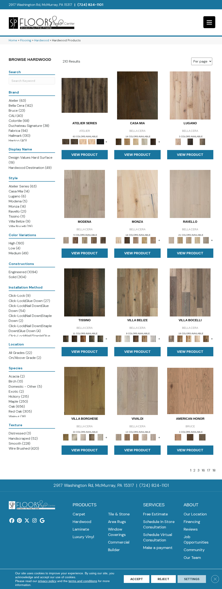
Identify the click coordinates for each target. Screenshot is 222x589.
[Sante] (84, 390)
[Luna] (206, 240)
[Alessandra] (74, 437)
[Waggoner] (100, 338)
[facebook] (12, 521)
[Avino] (180, 240)
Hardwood (41, 40)
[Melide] (190, 95)
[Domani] (136, 338)
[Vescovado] (197, 240)
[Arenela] (137, 95)
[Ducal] (103, 240)
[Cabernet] (197, 338)
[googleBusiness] (42, 521)
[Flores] (153, 338)
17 (208, 470)
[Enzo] (85, 240)
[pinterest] (19, 521)
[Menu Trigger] (209, 22)
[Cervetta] (84, 193)
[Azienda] (190, 292)
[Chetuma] (127, 338)
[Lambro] (91, 338)
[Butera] (137, 292)
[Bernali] (127, 141)
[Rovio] (202, 141)
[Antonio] (137, 390)
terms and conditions (83, 581)
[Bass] (74, 338)
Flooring (25, 40)
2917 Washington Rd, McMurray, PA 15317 (40, 4)
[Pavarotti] (94, 240)
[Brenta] (83, 338)
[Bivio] (144, 240)
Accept (136, 579)
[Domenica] (144, 141)
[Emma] (83, 437)
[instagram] (34, 521)
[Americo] (91, 437)
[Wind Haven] (202, 437)
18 (213, 470)
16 (203, 470)
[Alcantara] (84, 292)
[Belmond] (190, 193)
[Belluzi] (136, 240)
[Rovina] (75, 240)
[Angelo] (127, 240)
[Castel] (136, 141)
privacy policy (47, 581)
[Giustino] (136, 437)
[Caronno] (206, 338)
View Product (84, 154)
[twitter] (27, 521)
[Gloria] (144, 437)
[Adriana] (137, 193)
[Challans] (100, 437)
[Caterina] (188, 240)
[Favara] (144, 338)
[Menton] (188, 338)
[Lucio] (153, 437)
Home (13, 40)
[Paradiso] (190, 141)
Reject (163, 579)
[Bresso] (153, 240)
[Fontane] (153, 141)
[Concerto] (127, 437)
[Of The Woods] (190, 437)
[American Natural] (190, 390)
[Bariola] (180, 338)
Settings (191, 579)
